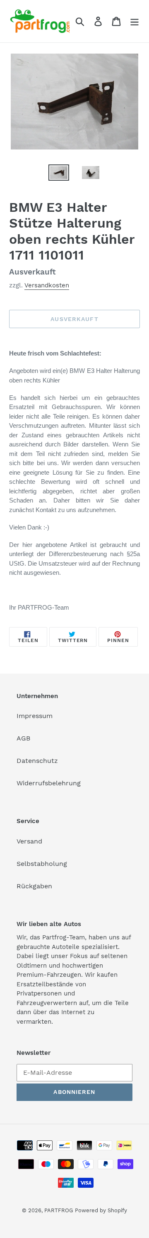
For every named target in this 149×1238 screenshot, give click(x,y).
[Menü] (134, 21)
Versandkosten (46, 285)
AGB (23, 738)
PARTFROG (58, 1210)
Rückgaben (34, 886)
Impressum (35, 716)
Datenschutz (37, 761)
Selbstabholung (42, 864)
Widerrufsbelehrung (49, 783)
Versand (29, 841)
